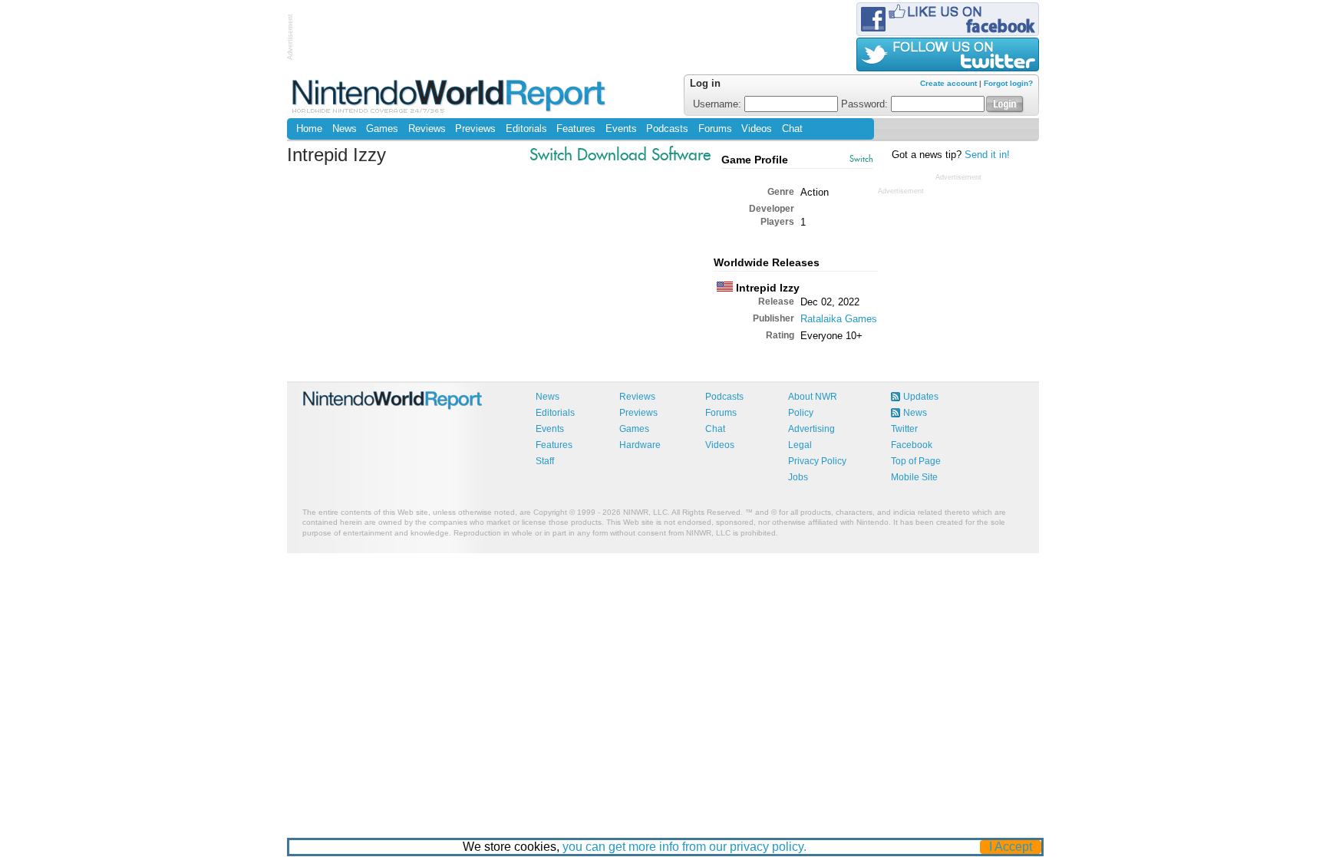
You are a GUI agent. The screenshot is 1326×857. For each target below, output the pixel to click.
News (344, 129)
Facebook (911, 445)
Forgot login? (1008, 83)
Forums (715, 129)
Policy (800, 412)
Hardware (640, 445)
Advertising (811, 429)
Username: (718, 104)
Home (309, 129)
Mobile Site (914, 477)
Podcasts (667, 129)
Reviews (427, 129)
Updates (920, 396)
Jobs (798, 477)
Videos (756, 129)
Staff (545, 461)
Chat (792, 129)
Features (575, 129)
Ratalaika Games (838, 319)
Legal (800, 445)
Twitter (904, 429)
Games (382, 129)
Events (621, 129)
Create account (948, 83)
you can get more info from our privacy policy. (684, 846)
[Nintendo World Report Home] (450, 95)
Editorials (526, 129)
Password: (866, 104)
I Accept (1010, 846)
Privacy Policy (817, 461)
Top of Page (916, 461)
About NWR (812, 396)
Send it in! (987, 155)
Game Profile (754, 159)
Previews (475, 129)
